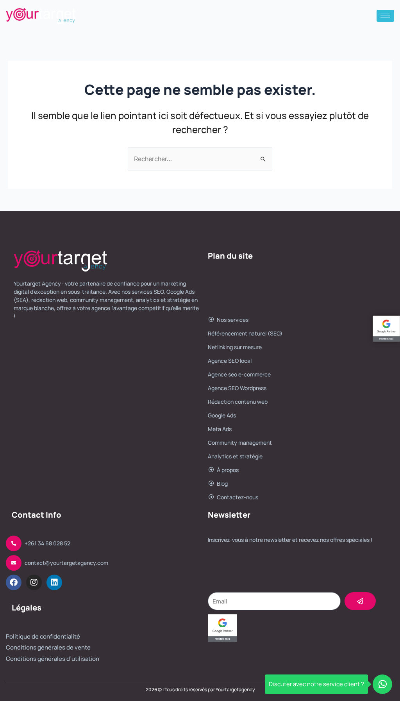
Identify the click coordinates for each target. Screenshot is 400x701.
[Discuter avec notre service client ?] (382, 684)
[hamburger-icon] (385, 16)
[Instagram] (34, 582)
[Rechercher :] (200, 159)
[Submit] (360, 601)
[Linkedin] (54, 582)
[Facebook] (13, 582)
